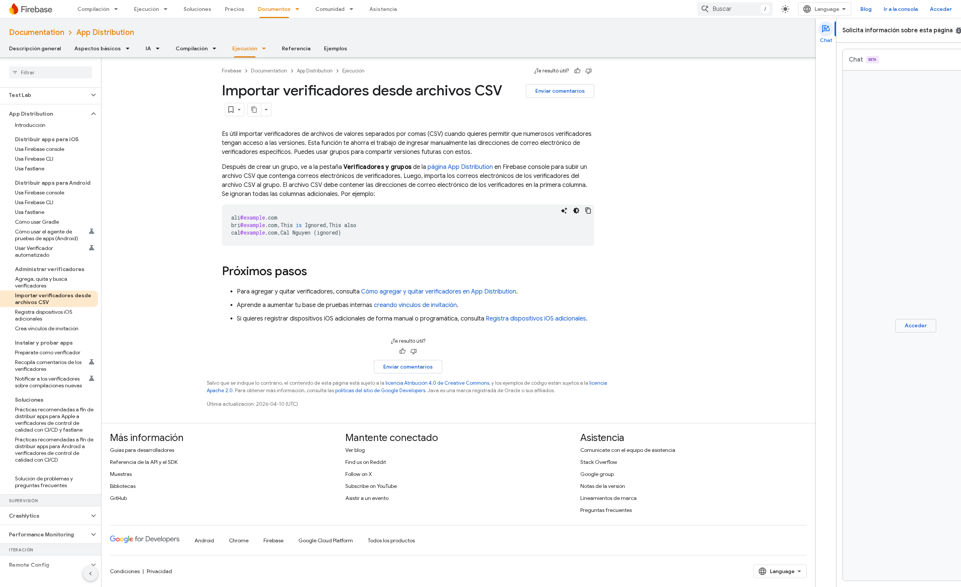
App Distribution (105, 32)
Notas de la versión (602, 486)
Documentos (274, 9)
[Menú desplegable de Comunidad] (354, 9)
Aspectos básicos (97, 48)
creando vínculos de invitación (415, 305)
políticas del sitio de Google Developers (380, 390)
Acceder (941, 9)
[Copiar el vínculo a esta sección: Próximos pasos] (314, 272)
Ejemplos (335, 48)
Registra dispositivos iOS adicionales (536, 318)
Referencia (296, 48)
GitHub (118, 498)
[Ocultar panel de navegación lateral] (90, 573)
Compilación (93, 9)
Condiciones (125, 571)
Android (204, 540)
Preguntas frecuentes (606, 510)
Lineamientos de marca (608, 498)
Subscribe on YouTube (371, 486)
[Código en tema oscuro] (576, 211)
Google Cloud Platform (325, 540)
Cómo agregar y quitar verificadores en (438, 291)
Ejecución (146, 9)
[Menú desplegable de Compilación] (118, 9)
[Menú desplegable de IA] (160, 48)
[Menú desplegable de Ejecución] (168, 9)
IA (148, 48)
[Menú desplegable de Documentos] (300, 9)
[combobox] (735, 9)
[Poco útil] (588, 71)
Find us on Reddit (365, 462)
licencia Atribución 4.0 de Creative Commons (437, 383)
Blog (866, 9)
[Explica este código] (564, 211)
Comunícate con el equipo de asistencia (627, 450)
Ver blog (355, 450)
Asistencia (383, 9)
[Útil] (577, 71)
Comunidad (330, 9)
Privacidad (159, 571)
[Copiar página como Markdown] (254, 109)
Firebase (231, 71)
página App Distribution (460, 167)
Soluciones (197, 9)
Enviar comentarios (560, 90)
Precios (234, 9)
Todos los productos (391, 540)
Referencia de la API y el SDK (144, 462)
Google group (597, 474)
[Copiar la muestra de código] (588, 211)
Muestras (121, 474)
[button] (44, 95)
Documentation (36, 32)
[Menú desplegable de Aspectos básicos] (130, 48)
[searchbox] (50, 72)
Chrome (239, 540)
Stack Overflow (598, 462)
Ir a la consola (901, 9)
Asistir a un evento (367, 498)
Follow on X (358, 474)
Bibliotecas (123, 486)
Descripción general (35, 48)
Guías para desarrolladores (142, 450)
